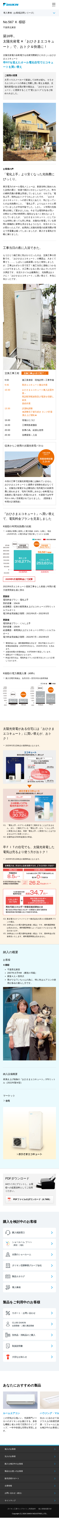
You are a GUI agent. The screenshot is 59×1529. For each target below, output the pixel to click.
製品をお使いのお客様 (14, 1471)
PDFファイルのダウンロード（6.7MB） (32, 1199)
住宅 (8, 1101)
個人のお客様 (10, 1449)
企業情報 (8, 1486)
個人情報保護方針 (45, 1509)
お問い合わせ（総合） (14, 1493)
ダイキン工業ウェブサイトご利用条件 (21, 1509)
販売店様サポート (12, 1478)
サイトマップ (10, 1500)
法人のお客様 (10, 1456)
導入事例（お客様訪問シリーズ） (19, 13)
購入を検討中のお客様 (14, 1464)
